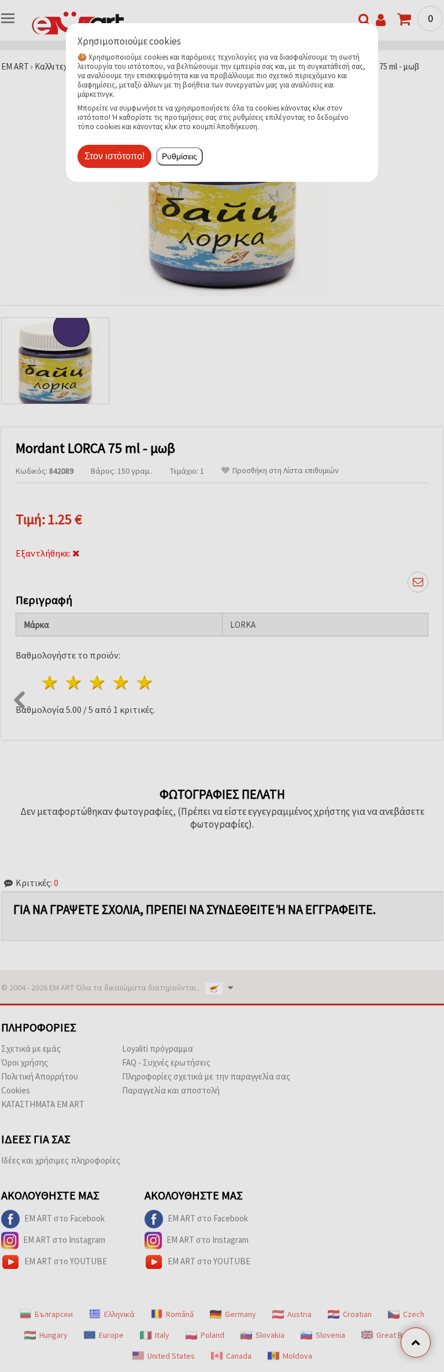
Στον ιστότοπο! (114, 156)
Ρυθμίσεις (179, 156)
